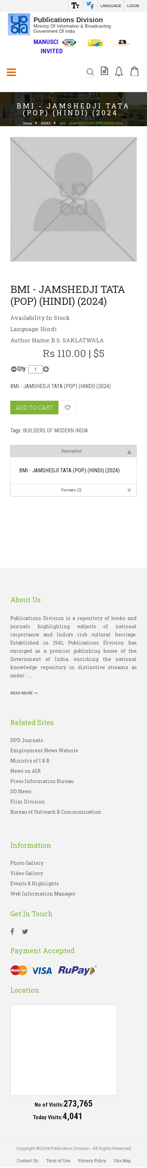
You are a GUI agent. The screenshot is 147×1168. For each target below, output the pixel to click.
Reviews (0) (71, 489)
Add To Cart (34, 407)
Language (111, 6)
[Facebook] (12, 932)
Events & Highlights (34, 883)
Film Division (27, 801)
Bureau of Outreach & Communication (55, 812)
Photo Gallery (26, 863)
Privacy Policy (92, 1160)
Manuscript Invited (52, 46)
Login (133, 6)
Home (27, 123)
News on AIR (25, 771)
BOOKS (46, 123)
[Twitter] (25, 932)
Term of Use (58, 1160)
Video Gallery (26, 873)
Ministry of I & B (30, 760)
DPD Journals (26, 740)
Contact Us (27, 1160)
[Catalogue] (104, 72)
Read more (21, 693)
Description (72, 451)
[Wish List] (67, 407)
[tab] (73, 451)
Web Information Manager (43, 893)
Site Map (122, 1160)
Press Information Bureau (42, 781)
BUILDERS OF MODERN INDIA (55, 430)
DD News (20, 791)
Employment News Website (44, 750)
